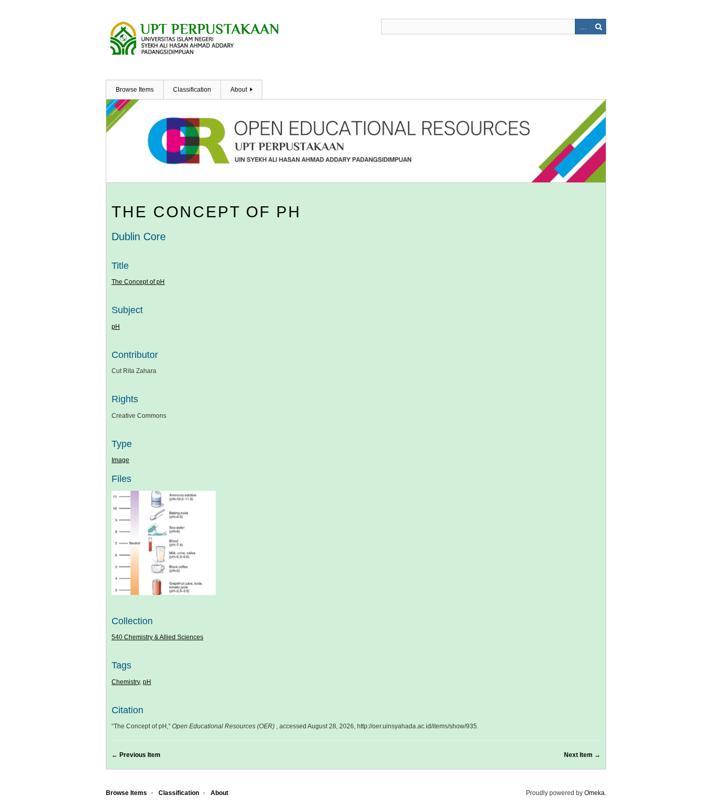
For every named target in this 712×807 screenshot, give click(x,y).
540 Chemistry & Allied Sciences (157, 637)
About (238, 89)
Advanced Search (583, 26)
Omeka (594, 793)
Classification (192, 89)
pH (116, 326)
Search (598, 26)
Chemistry (126, 682)
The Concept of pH (206, 211)
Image (120, 460)
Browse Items (135, 89)
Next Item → (582, 755)
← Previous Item (136, 755)
